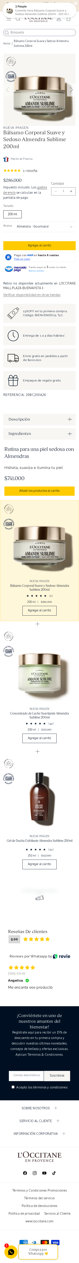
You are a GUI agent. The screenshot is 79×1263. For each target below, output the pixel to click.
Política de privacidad (24, 1213)
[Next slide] (71, 90)
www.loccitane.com (39, 1221)
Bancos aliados (36, 271)
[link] (39, 560)
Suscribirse (57, 1075)
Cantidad (57, 183)
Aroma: (7, 225)
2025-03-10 (16, 973)
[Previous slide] (7, 90)
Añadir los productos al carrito (39, 490)
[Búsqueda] (7, 32)
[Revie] (61, 956)
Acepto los (41, 1087)
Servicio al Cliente (57, 1213)
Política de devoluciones (39, 1206)
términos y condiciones (50, 1087)
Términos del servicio (39, 1198)
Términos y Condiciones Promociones (39, 1190)
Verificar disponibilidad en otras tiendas (32, 295)
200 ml (12, 214)
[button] (9, 18)
